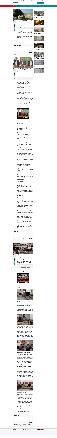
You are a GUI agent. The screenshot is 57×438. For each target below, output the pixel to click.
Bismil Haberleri (15, 432)
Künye (23, 429)
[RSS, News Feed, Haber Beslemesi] (43, 429)
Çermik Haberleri (21, 432)
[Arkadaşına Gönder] (14, 28)
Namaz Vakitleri (21, 0)
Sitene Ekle (33, 0)
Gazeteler (24, 0)
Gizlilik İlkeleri (26, 429)
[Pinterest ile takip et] (42, 429)
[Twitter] (14, 25)
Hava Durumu (27, 0)
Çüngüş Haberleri (33, 432)
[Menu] (37, 3)
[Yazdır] (14, 29)
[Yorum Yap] (14, 30)
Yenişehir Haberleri (40, 431)
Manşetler (15, 0)
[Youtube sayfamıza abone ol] (40, 429)
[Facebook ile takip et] (37, 429)
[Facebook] (14, 24)
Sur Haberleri (27, 431)
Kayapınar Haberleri (34, 431)
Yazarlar (29, 0)
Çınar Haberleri (27, 432)
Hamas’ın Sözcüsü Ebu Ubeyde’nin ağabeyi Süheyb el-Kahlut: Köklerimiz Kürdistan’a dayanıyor (27, 6)
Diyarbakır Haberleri (15, 431)
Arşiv (31, 0)
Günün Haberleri (17, 0)
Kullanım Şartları (30, 429)
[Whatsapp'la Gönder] (14, 27)
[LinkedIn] (14, 26)
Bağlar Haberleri (21, 431)
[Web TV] (42, 0)
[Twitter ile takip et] (39, 429)
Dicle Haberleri (39, 432)
